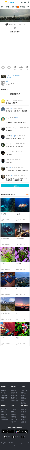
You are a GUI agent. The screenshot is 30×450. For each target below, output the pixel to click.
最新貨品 (13, 412)
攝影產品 (23, 393)
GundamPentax (10, 128)
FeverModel (4, 395)
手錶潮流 (23, 403)
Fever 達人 (4, 393)
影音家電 (23, 400)
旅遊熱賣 (3, 412)
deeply (10, 24)
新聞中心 (3, 390)
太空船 (18, 214)
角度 (17, 338)
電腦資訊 (23, 398)
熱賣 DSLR (14, 419)
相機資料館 (14, 390)
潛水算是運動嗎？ (6, 239)
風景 (7, 81)
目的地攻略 (4, 414)
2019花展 (18, 263)
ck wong (8, 144)
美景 (17, 313)
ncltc (7, 108)
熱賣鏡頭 (13, 417)
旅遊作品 (3, 417)
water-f (8, 159)
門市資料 (13, 409)
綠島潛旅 (3, 214)
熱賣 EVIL (13, 422)
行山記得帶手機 (5, 313)
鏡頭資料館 (14, 393)
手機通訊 (23, 395)
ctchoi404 (9, 152)
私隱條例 (23, 422)
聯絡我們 (23, 412)
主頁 (2, 7)
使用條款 (23, 419)
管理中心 (22, 7)
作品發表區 (4, 398)
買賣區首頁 (24, 390)
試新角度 (3, 263)
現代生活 (3, 288)
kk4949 (8, 175)
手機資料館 (14, 395)
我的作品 (15, 7)
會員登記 (23, 417)
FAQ (27, 7)
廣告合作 (23, 414)
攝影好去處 (4, 409)
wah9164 (8, 136)
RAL (7, 167)
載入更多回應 (15, 186)
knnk (7, 100)
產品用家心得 (14, 400)
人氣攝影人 (8, 7)
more (27, 194)
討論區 (2, 400)
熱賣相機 (13, 414)
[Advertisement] (15, 49)
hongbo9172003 (10, 118)
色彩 (2, 338)
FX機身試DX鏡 (20, 239)
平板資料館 (14, 398)
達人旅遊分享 (4, 419)
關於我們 (23, 409)
